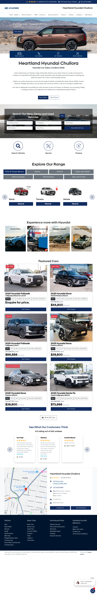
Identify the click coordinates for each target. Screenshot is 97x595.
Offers (36, 14)
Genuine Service (55, 536)
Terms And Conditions (80, 534)
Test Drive (30, 540)
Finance (63, 14)
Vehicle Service (55, 524)
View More (18, 31)
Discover (21, 204)
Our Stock (42, 14)
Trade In (30, 538)
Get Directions (81, 508)
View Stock (54, 97)
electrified (7, 527)
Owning (71, 14)
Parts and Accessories (57, 527)
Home (11, 14)
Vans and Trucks (78, 177)
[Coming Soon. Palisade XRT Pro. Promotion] (48, 35)
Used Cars (30, 529)
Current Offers (32, 531)
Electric (60, 172)
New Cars (30, 524)
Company (79, 14)
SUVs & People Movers (14, 172)
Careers (75, 527)
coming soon (9, 545)
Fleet (29, 536)
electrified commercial (12, 542)
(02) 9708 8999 (86, 2)
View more (20, 454)
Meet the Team (78, 529)
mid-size (7, 536)
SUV (5, 524)
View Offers (43, 97)
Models (16, 14)
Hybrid (37, 172)
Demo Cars (31, 527)
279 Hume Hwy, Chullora (69, 2)
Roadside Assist (55, 531)
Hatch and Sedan (82, 172)
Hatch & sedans (18, 177)
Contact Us (60, 508)
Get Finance (88, 14)
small (6, 531)
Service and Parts (53, 14)
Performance (48, 177)
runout (6, 529)
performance (8, 533)
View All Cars (49, 418)
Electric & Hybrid (26, 14)
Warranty (53, 529)
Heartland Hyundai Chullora (78, 8)
